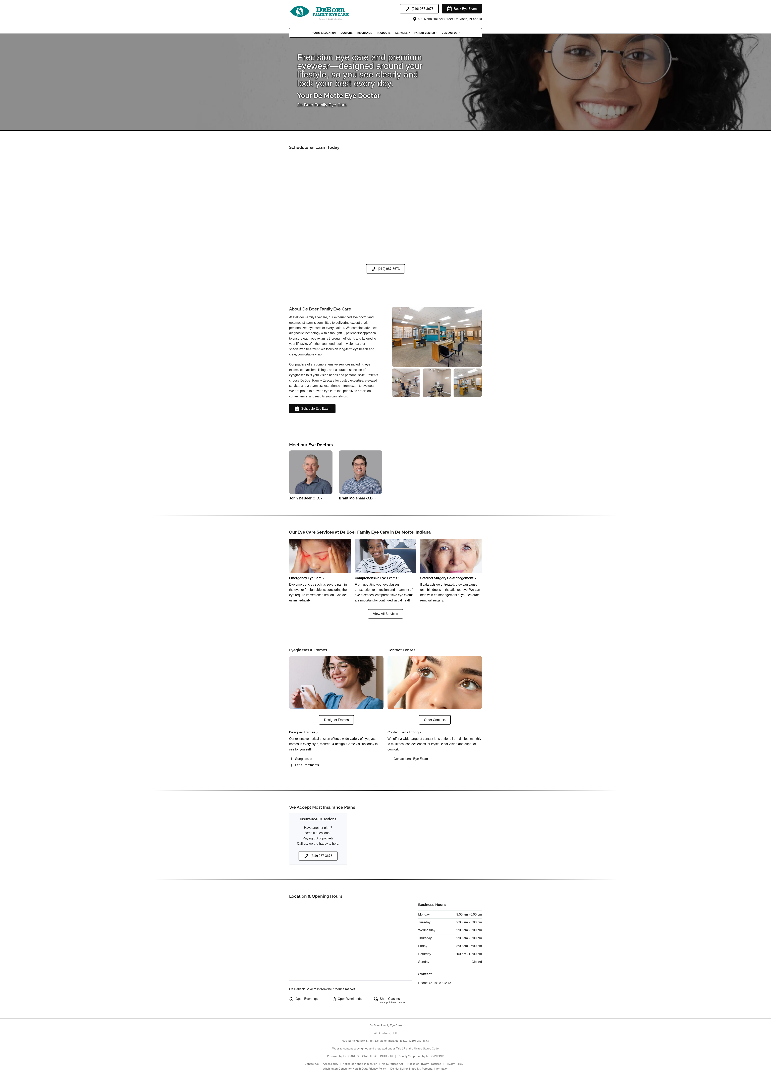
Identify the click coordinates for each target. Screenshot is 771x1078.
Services (401, 33)
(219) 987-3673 (440, 983)
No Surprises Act (392, 1063)
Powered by (360, 1056)
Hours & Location (324, 33)
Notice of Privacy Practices (424, 1063)
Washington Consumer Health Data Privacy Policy (354, 1068)
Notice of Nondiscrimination (360, 1063)
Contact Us (449, 33)
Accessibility (330, 1063)
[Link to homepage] (329, 13)
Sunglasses (303, 759)
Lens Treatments (307, 765)
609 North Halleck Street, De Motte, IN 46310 (449, 19)
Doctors (347, 33)
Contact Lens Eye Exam (411, 759)
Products (384, 33)
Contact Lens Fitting (403, 732)
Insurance (364, 33)
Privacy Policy (454, 1063)
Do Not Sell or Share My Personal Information (419, 1068)
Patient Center (424, 33)
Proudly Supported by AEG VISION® (421, 1056)
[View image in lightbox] (437, 366)
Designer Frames (302, 732)
